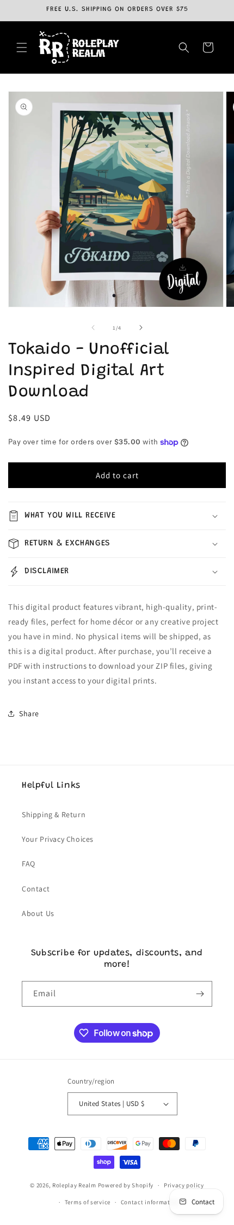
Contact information (150, 1202)
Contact (36, 889)
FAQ (28, 864)
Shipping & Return (53, 814)
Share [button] (29, 713)
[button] (22, 47)
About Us (38, 913)
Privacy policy (184, 1185)
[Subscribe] (200, 994)
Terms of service (87, 1202)
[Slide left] (93, 328)
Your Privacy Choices (58, 839)
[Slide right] (141, 328)
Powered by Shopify (126, 1185)
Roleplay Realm (74, 1185)
